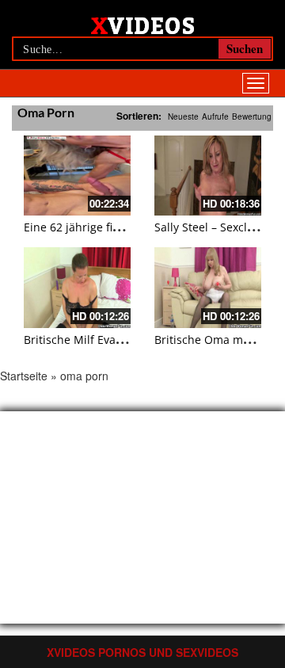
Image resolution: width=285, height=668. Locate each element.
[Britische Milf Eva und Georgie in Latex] (77, 287)
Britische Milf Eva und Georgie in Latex (126, 339)
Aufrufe (215, 116)
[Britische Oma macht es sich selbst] (207, 287)
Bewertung (252, 116)
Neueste (183, 116)
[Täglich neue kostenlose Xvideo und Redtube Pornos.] (143, 24)
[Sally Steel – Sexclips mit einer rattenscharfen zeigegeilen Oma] (207, 176)
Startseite (24, 376)
